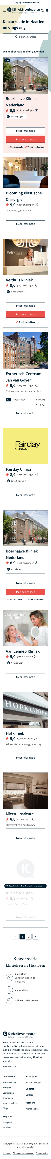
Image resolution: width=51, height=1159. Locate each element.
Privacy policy (42, 1153)
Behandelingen (9, 1082)
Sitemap (7, 1153)
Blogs (5, 1108)
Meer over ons (9, 1066)
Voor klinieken (32, 1108)
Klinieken (7, 1087)
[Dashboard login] (47, 10)
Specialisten (8, 1092)
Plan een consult (25, 139)
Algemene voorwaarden (23, 1153)
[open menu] (4, 10)
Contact (29, 1094)
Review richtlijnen (34, 1082)
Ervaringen (8, 1097)
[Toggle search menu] (42, 10)
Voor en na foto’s (10, 1103)
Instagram (7, 1122)
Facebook (7, 1127)
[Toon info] (36, 110)
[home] (23, 10)
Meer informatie (25, 130)
